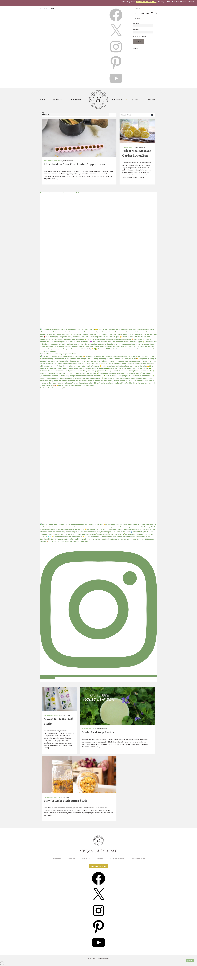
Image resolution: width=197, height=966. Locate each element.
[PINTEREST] (116, 70)
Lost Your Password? (140, 36)
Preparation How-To (52, 161)
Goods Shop (135, 100)
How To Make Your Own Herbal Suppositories (74, 164)
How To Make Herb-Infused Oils (65, 801)
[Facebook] (98, 886)
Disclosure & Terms (138, 858)
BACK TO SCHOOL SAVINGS (146, 2)
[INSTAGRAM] (116, 54)
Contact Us (53, 8)
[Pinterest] (98, 934)
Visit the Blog (117, 100)
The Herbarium (75, 100)
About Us (151, 100)
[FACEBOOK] (116, 22)
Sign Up (136, 48)
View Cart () (43, 8)
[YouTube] (98, 950)
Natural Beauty (128, 147)
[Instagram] (98, 918)
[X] (116, 38)
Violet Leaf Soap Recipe (98, 732)
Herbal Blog (56, 858)
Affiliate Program (117, 858)
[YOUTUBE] (116, 85)
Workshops (57, 100)
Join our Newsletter (98, 866)
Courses (42, 100)
